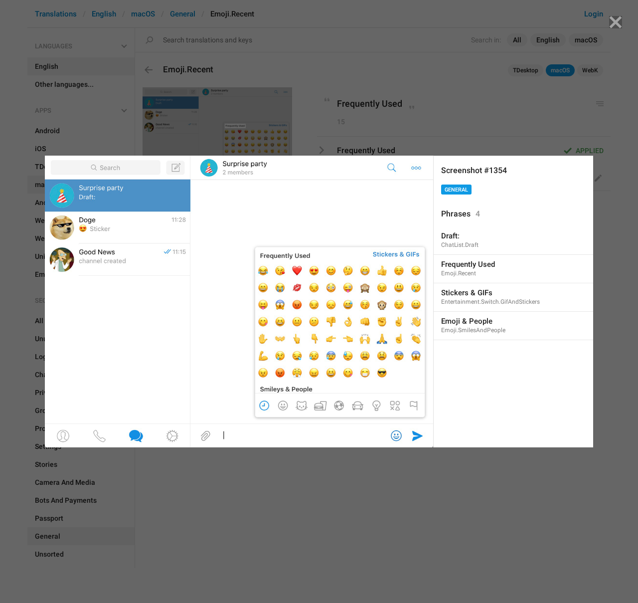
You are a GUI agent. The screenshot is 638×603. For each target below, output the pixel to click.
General (456, 190)
